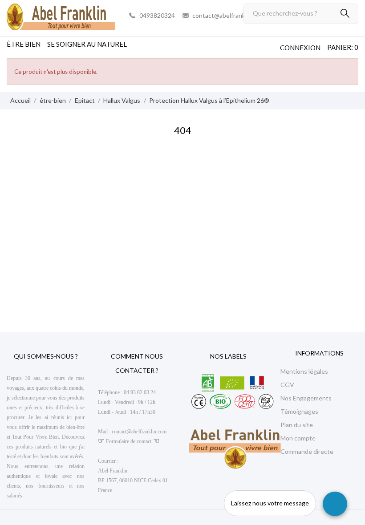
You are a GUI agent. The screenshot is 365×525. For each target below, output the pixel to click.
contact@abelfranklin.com (228, 15)
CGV (287, 384)
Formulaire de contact (128, 441)
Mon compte (298, 438)
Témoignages (299, 411)
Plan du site (296, 424)
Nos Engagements (306, 398)
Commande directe (306, 451)
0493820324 (157, 15)
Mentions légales (304, 371)
